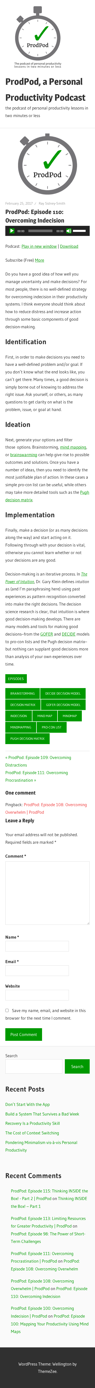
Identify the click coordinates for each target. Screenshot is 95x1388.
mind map (44, 716)
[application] (47, 231)
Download (69, 246)
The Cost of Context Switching (32, 1132)
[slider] (80, 230)
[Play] (11, 230)
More (39, 260)
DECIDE (68, 634)
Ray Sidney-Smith (52, 203)
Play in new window (39, 246)
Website (12, 986)
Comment (15, 856)
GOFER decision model (63, 705)
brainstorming (22, 693)
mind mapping (73, 447)
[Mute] (68, 230)
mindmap (70, 716)
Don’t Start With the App (27, 1104)
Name (12, 937)
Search (11, 1055)
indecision (18, 716)
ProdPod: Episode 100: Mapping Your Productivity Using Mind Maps (50, 1323)
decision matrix (22, 705)
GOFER (46, 634)
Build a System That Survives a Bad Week (42, 1114)
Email (12, 961)
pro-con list (52, 727)
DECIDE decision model (63, 693)
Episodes (16, 678)
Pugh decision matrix (27, 739)
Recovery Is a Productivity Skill (32, 1123)
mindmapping (20, 727)
